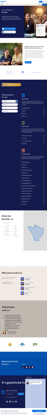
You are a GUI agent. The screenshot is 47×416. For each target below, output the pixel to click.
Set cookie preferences (39, 413)
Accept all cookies (39, 410)
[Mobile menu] (45, 2)
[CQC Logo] (40, 26)
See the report (39, 33)
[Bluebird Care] (3, 2)
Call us (41, 1)
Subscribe (21, 393)
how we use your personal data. (13, 397)
